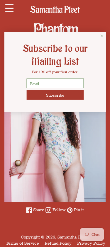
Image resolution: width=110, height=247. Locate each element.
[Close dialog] (101, 35)
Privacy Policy (91, 243)
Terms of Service (22, 243)
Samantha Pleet (72, 236)
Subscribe (55, 95)
